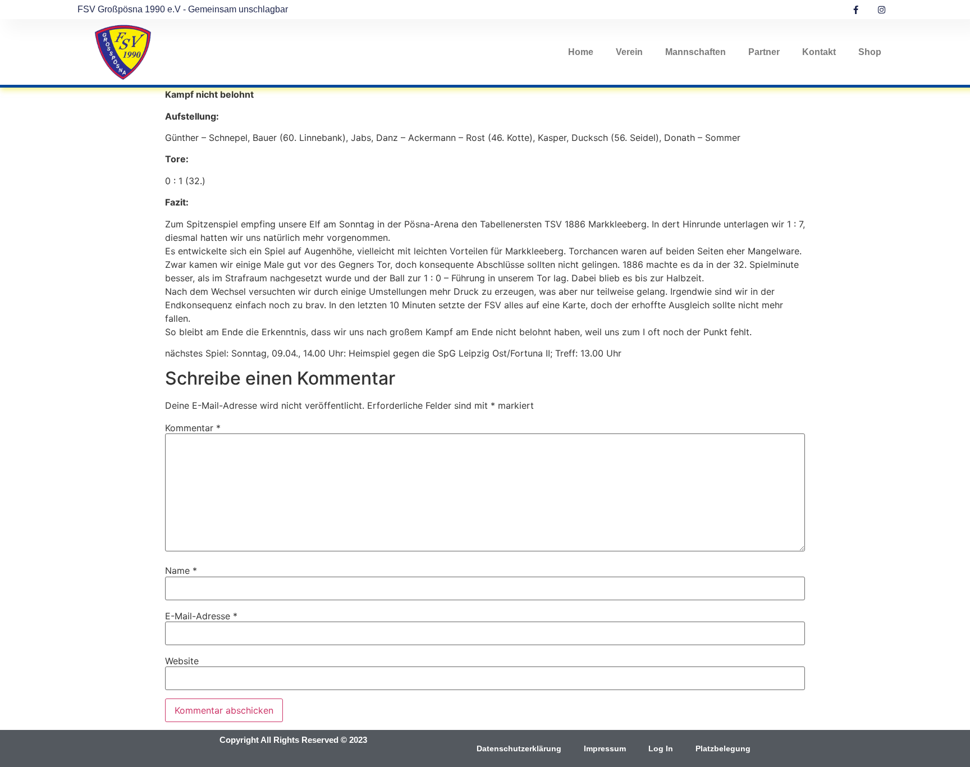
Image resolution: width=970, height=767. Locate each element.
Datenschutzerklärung (519, 748)
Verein (629, 52)
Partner (764, 52)
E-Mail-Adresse (201, 615)
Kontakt (819, 52)
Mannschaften (695, 52)
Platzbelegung (723, 748)
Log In (660, 748)
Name (181, 570)
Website (182, 660)
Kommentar (193, 427)
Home (580, 52)
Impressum (605, 748)
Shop (869, 52)
